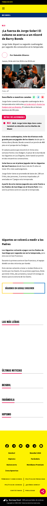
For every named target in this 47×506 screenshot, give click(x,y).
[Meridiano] (21, 8)
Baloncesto (12, 464)
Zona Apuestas (11, 470)
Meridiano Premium (35, 464)
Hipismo (11, 459)
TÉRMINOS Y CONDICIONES (11, 479)
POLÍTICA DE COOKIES (13, 485)
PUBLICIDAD (30, 490)
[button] (43, 492)
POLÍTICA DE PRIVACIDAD (35, 479)
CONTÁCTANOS (16, 490)
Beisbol (6, 15)
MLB (3, 25)
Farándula (35, 459)
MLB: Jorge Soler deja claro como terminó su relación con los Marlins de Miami (24, 126)
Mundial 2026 (35, 453)
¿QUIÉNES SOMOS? (32, 485)
